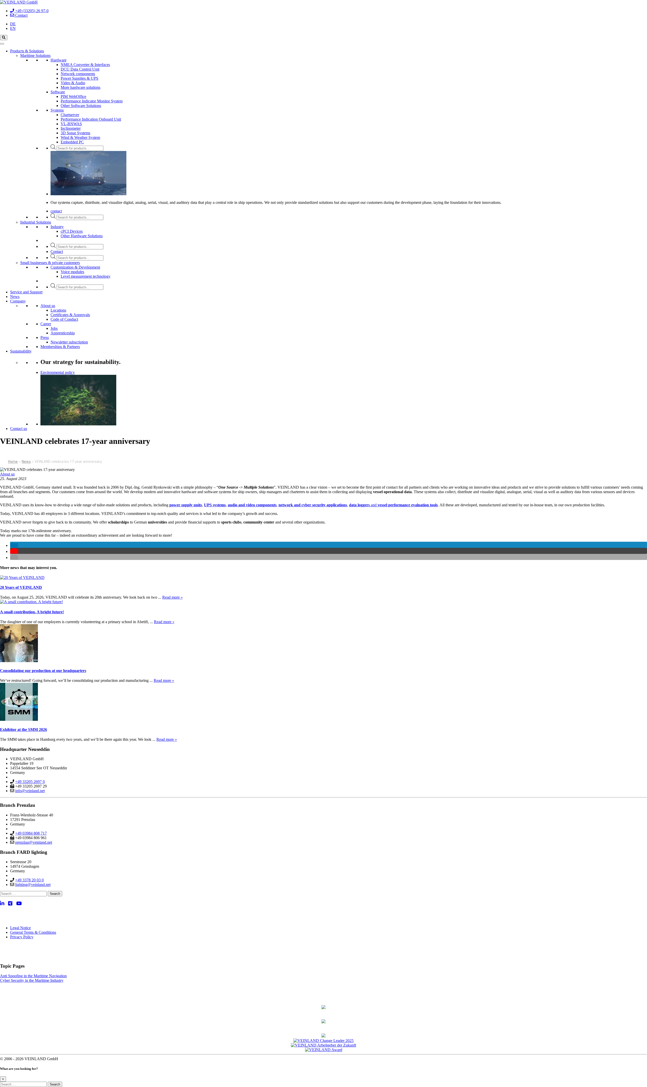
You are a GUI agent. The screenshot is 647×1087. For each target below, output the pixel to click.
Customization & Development (75, 267)
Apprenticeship (63, 333)
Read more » (172, 597)
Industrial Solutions (35, 222)
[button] (14, 545)
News (14, 296)
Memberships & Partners (60, 346)
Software (58, 92)
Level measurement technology (85, 276)
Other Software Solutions (81, 105)
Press (44, 337)
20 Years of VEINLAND (21, 587)
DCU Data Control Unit (80, 69)
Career (45, 324)
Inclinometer (71, 128)
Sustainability (21, 351)
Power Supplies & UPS (79, 78)
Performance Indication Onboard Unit (91, 119)
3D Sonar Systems (75, 133)
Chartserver (70, 115)
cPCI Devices (72, 231)
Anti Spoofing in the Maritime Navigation (33, 976)
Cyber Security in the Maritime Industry (31, 980)
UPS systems (215, 505)
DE (13, 24)
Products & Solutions (27, 51)
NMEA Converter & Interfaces (85, 64)
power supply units (185, 505)
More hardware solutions (80, 87)
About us (47, 305)
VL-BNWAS (71, 124)
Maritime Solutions (35, 55)
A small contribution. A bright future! (32, 612)
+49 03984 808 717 (31, 833)
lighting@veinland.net (33, 884)
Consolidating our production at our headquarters (43, 670)
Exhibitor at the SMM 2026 (23, 729)
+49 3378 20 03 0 (29, 880)
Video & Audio (73, 83)
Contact (57, 251)
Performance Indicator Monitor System (92, 101)
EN (13, 28)
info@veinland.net (30, 791)
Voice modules (72, 272)
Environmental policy (57, 372)
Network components (78, 74)
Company (18, 301)
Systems (57, 110)
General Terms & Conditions (33, 932)
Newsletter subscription (69, 342)
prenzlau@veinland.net (33, 842)
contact (56, 211)
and (393, 505)
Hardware (58, 60)
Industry (57, 227)
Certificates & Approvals (70, 315)
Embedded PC (72, 142)
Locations (58, 310)
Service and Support (26, 292)
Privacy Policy (21, 937)
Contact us (18, 428)
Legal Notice (20, 928)
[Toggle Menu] (2, 44)
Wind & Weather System (80, 137)
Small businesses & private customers (50, 262)
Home (13, 462)
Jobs (54, 328)
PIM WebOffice (73, 96)
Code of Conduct (64, 319)
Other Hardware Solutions (82, 236)
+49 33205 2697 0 (30, 781)
